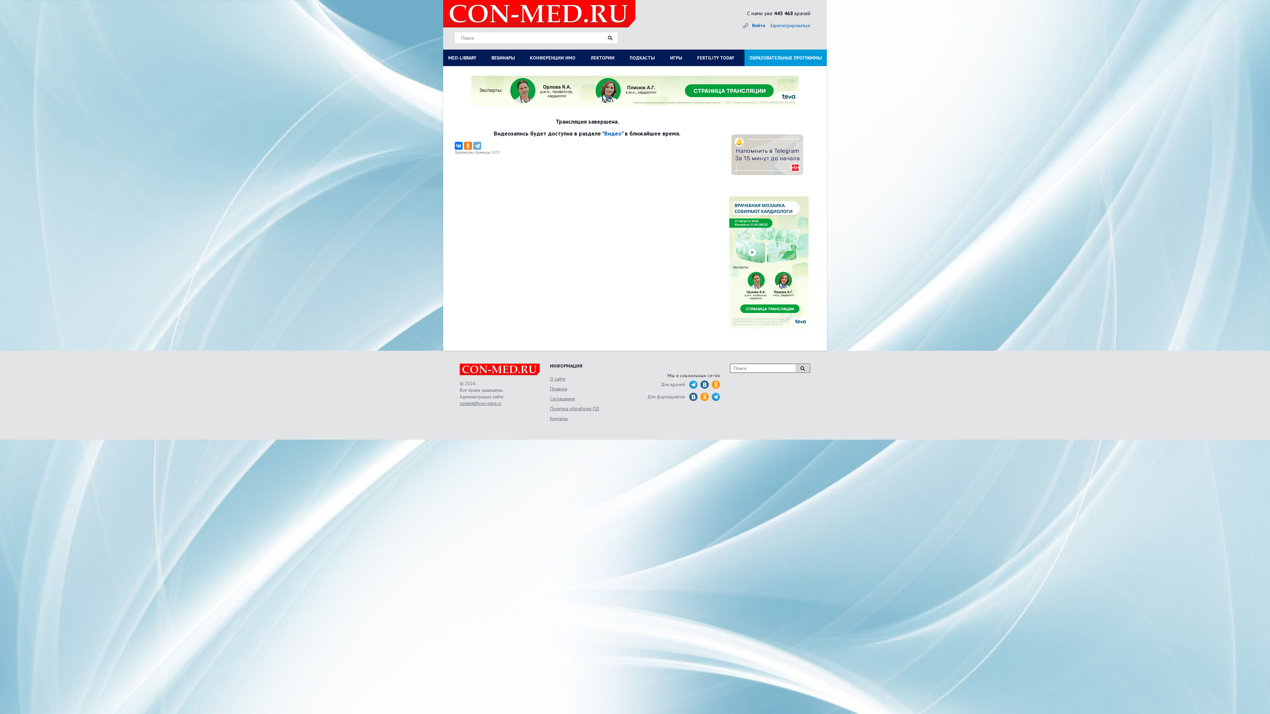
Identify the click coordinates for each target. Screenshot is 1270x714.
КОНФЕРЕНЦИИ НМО (552, 58)
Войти (758, 25)
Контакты (559, 418)
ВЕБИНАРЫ (503, 58)
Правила (558, 389)
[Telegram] (477, 146)
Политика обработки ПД (574, 409)
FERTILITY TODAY (715, 58)
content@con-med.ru (480, 403)
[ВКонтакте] (459, 146)
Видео (612, 133)
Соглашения (562, 399)
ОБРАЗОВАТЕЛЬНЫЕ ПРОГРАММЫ (785, 58)
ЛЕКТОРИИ (602, 58)
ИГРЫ (676, 58)
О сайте (558, 379)
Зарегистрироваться (790, 25)
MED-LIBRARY (462, 58)
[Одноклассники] (468, 146)
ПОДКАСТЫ (642, 58)
